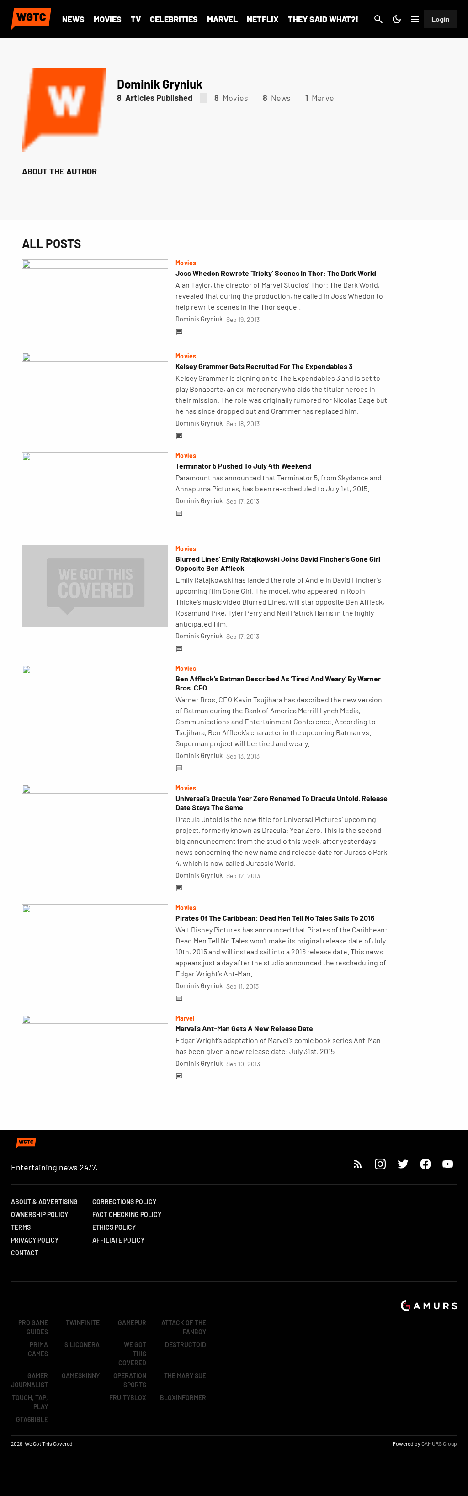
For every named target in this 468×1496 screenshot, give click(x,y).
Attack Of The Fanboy (183, 1327)
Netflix (263, 19)
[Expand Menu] (415, 19)
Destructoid (185, 1345)
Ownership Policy (39, 1214)
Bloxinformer (183, 1397)
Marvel (222, 19)
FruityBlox (127, 1397)
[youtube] (447, 1163)
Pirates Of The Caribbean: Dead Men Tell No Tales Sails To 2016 (275, 917)
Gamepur (132, 1323)
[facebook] (425, 1163)
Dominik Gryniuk (199, 319)
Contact (24, 1253)
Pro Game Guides (33, 1327)
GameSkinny (81, 1376)
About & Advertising (44, 1202)
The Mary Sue (185, 1376)
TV (136, 19)
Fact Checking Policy (126, 1214)
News (73, 19)
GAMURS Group (439, 1443)
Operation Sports (129, 1380)
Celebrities (174, 19)
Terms (21, 1227)
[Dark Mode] (397, 19)
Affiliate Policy (118, 1240)
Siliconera (82, 1345)
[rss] (358, 1163)
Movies (108, 19)
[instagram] (380, 1163)
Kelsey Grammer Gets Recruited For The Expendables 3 (264, 366)
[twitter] (402, 1163)
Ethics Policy (114, 1227)
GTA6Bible (32, 1419)
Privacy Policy (34, 1240)
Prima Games (38, 1349)
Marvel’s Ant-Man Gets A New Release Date (244, 1028)
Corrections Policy (124, 1202)
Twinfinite (83, 1323)
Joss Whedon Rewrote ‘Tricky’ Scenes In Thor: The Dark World (276, 273)
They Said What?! (323, 19)
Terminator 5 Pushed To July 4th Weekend (243, 465)
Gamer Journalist (29, 1380)
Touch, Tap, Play (30, 1402)
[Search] (378, 19)
